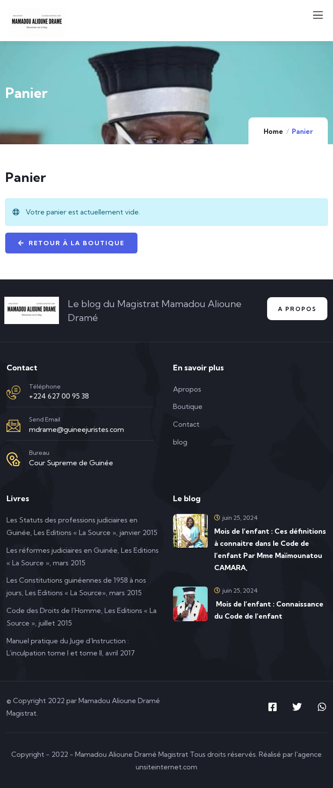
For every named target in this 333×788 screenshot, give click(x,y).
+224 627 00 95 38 (59, 396)
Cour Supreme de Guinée (71, 462)
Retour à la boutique (75, 243)
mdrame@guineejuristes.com (76, 429)
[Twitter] (297, 707)
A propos (297, 308)
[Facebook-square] (272, 707)
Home (273, 131)
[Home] (31, 310)
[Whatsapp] (321, 707)
